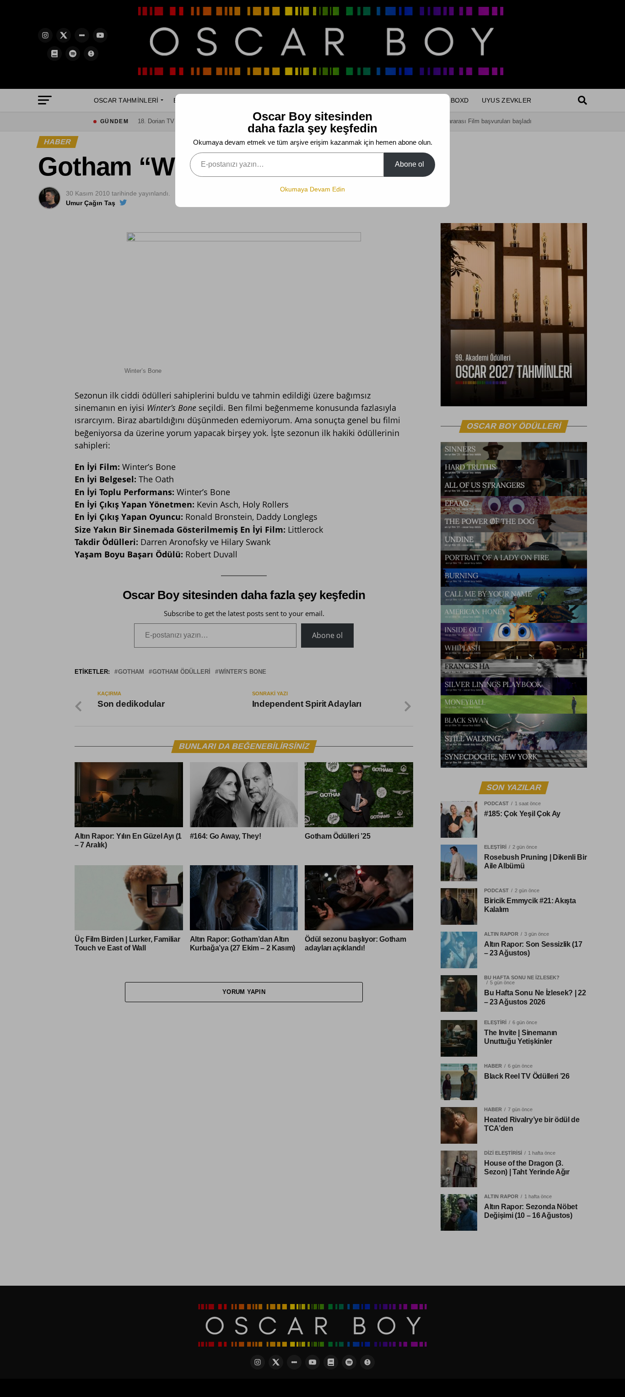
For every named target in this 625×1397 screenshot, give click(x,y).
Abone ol (409, 164)
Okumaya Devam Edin (312, 189)
